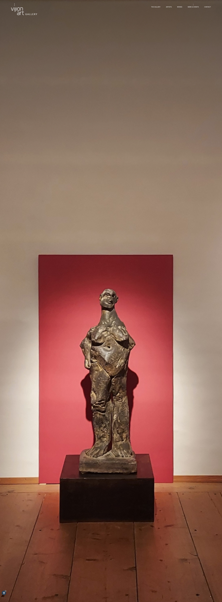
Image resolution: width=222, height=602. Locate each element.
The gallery (155, 7)
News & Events (193, 7)
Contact (207, 7)
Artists (169, 7)
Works (179, 7)
